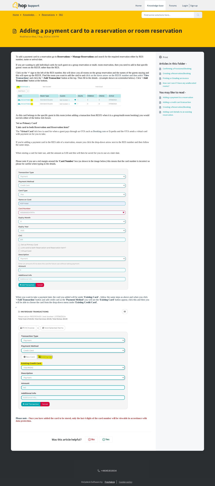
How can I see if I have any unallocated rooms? (179, 84)
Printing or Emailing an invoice (176, 78)
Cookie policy (125, 481)
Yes (107, 439)
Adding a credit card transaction (177, 102)
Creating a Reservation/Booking (177, 73)
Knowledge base (155, 5)
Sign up (194, 5)
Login (185, 5)
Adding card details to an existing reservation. (177, 113)
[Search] (198, 15)
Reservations (48, 14)
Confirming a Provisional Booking (177, 68)
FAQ (61, 14)
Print (165, 57)
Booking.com (99, 131)
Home (138, 5)
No (93, 439)
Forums (173, 5)
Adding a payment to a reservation (178, 97)
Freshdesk (110, 481)
